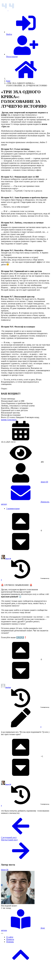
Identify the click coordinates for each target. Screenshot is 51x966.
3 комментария (12, 508)
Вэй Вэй (8, 687)
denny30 (44, 482)
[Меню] (2, 933)
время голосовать (9, 420)
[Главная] (26, 78)
